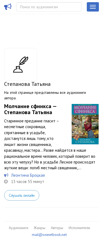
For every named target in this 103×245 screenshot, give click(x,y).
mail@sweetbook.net (49, 234)
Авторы (57, 227)
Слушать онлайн (22, 195)
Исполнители (79, 227)
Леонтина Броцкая (28, 175)
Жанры (39, 227)
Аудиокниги (18, 227)
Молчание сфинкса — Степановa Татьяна (30, 109)
